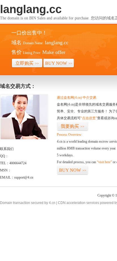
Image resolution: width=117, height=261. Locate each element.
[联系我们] (24, 139)
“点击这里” (89, 118)
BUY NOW (58, 63)
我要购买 (72, 126)
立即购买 (27, 63)
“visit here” (104, 162)
